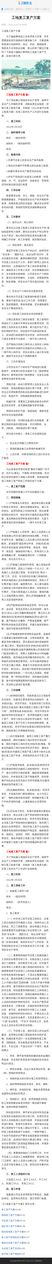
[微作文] (26, 3)
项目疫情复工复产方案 (13, 1232)
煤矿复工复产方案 (10, 1226)
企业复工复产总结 (10, 1248)
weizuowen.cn (30, 1261)
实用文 (28, 9)
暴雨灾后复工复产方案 (13, 1243)
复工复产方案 (8, 1209)
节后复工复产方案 (10, 1220)
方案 (36, 9)
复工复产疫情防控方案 (13, 1237)
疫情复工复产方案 (10, 1215)
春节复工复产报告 (10, 1254)
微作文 (19, 9)
